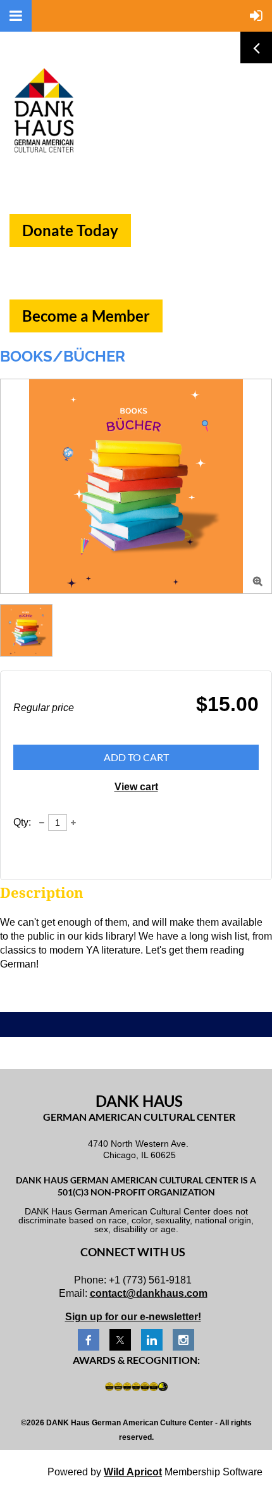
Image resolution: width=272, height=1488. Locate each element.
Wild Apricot (133, 1471)
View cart (136, 786)
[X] (120, 1340)
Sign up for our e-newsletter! (133, 1316)
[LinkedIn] (152, 1340)
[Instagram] (183, 1340)
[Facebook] (88, 1340)
